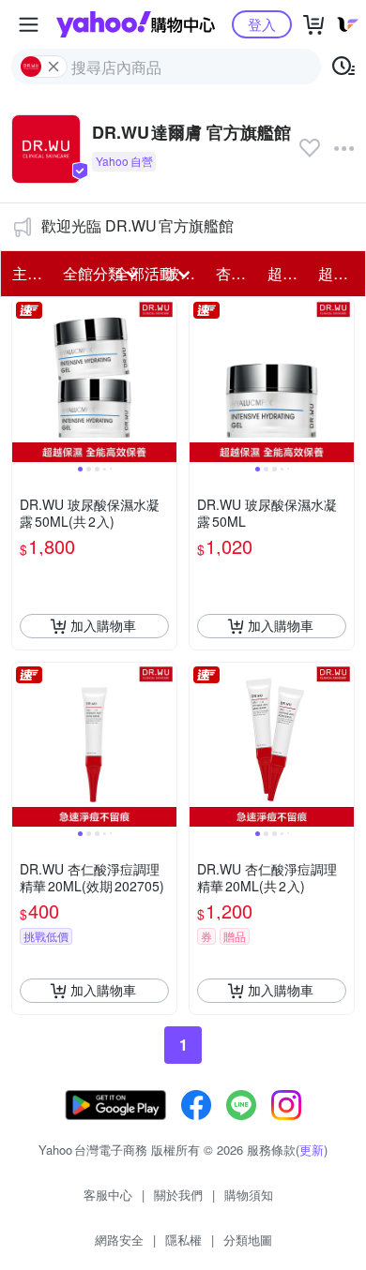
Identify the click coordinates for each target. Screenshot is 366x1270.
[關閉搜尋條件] (53, 66)
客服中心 (108, 1194)
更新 (311, 1149)
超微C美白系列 (338, 273)
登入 (262, 24)
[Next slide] (164, 379)
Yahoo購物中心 (135, 24)
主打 (27, 273)
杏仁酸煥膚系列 (235, 273)
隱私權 (183, 1239)
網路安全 (119, 1239)
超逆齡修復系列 (287, 273)
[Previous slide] (24, 379)
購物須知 (248, 1194)
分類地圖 (247, 1239)
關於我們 (178, 1194)
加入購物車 (103, 625)
